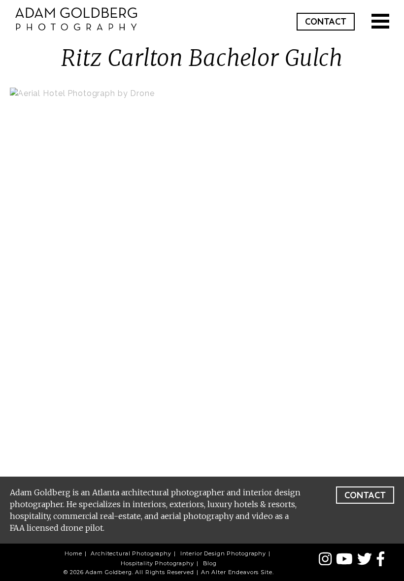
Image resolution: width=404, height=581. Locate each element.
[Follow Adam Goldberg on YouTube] (346, 559)
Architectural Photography (131, 553)
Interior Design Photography (223, 553)
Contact (325, 21)
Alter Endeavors (235, 572)
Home (73, 553)
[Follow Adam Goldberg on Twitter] (366, 559)
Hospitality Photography (157, 563)
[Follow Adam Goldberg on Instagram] (327, 559)
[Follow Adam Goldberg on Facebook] (380, 559)
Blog (210, 563)
